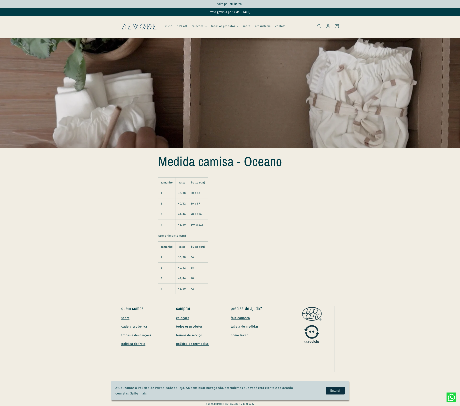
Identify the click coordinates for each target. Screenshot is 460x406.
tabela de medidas (244, 326)
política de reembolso (192, 344)
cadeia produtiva (134, 326)
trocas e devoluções (136, 335)
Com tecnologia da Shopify (239, 404)
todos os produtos (189, 326)
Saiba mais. (138, 393)
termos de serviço (189, 335)
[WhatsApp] (451, 397)
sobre (125, 318)
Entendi (335, 390)
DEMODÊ (219, 404)
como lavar (239, 335)
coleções (182, 318)
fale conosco (240, 318)
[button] (199, 26)
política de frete (133, 344)
